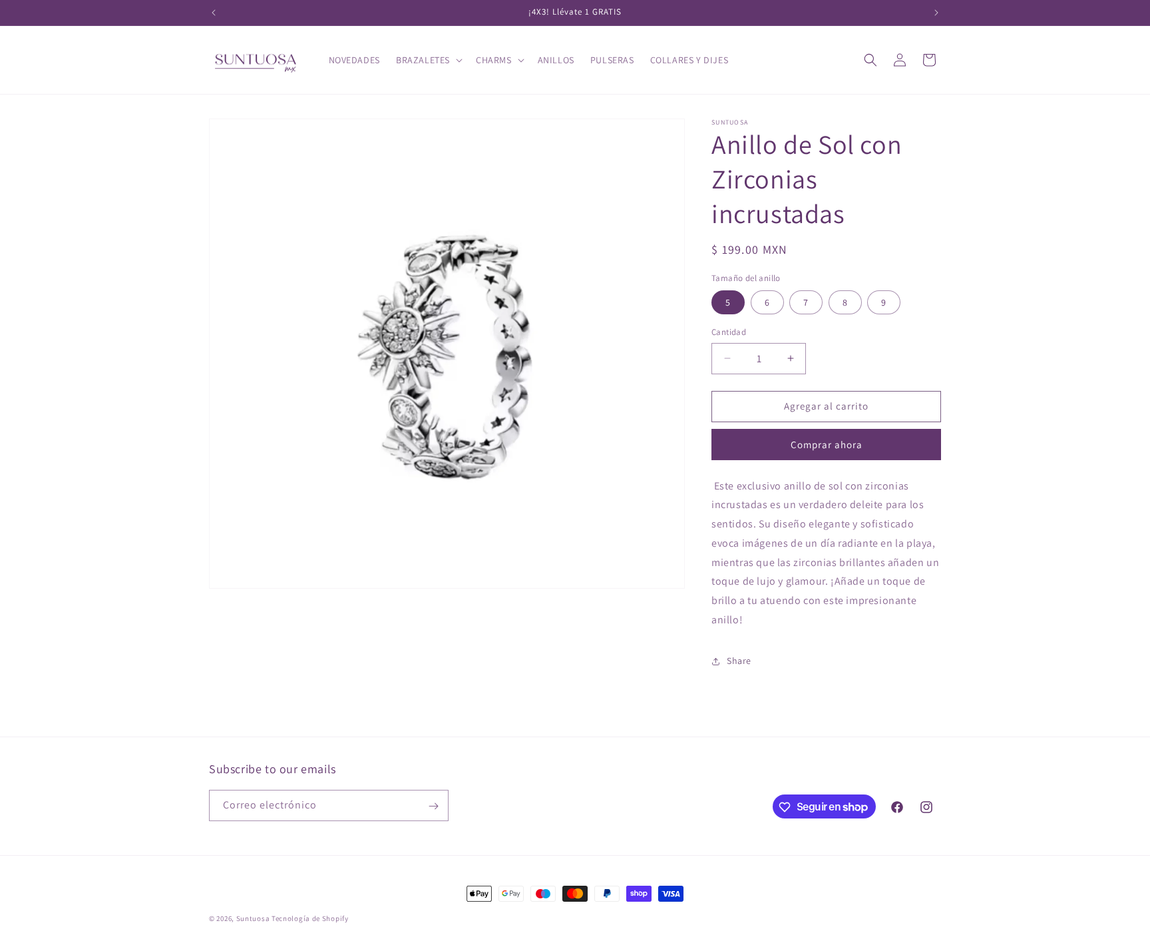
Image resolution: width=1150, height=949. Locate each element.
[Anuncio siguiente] (936, 12)
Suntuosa (254, 918)
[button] (428, 60)
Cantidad (728, 332)
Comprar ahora (826, 444)
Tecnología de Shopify (310, 918)
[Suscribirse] (433, 806)
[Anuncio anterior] (213, 12)
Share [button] (739, 661)
